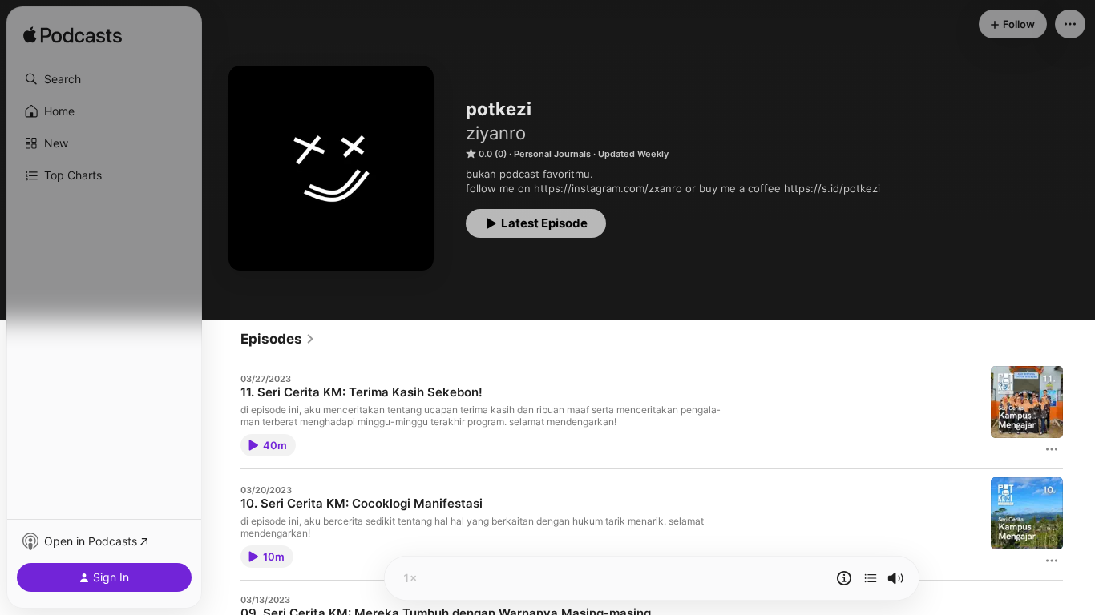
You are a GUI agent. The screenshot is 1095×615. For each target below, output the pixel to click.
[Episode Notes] (844, 578)
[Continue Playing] (870, 578)
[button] (104, 79)
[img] (72, 36)
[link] (277, 339)
